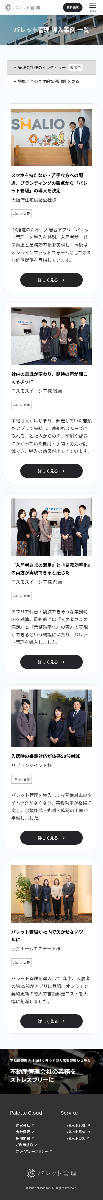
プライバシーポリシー (32, 1151)
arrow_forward (33, 1125)
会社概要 (23, 1131)
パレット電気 (76, 1131)
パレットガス (76, 1138)
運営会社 (23, 1125)
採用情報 (23, 1138)
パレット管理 (76, 1125)
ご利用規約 (24, 1144)
